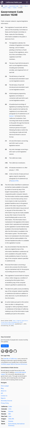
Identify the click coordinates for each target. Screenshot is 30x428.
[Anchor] (9, 23)
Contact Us (4, 396)
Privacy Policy (5, 403)
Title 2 (21, 6)
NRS (9, 414)
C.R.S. (9, 409)
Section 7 (12, 116)
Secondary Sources (6, 400)
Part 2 (4, 7)
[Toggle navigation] (27, 2)
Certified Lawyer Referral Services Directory (13, 364)
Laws (9, 416)
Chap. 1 (10, 7)
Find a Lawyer (5, 386)
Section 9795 (14, 181)
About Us (3, 391)
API (2, 393)
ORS (12, 419)
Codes (5, 6)
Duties (15, 7)
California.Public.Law (14, 2)
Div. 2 (26, 6)
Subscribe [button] (5, 346)
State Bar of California (9, 358)
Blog (2, 388)
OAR (9, 419)
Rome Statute (12, 424)
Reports (3, 398)
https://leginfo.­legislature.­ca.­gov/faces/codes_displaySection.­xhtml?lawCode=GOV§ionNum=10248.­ (15, 322)
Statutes (10, 411)
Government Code (13, 6)
